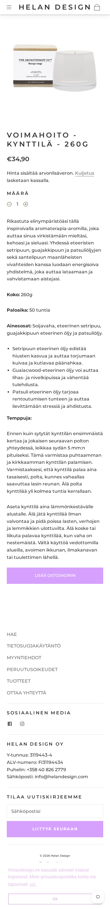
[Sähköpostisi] (55, 811)
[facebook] (9, 723)
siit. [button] (33, 884)
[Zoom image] (55, 67)
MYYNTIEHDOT (24, 657)
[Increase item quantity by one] (25, 205)
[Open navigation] (13, 7)
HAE (12, 634)
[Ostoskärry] (97, 7)
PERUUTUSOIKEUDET (32, 669)
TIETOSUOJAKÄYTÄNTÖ (34, 646)
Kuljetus (84, 173)
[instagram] (22, 723)
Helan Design (55, 7)
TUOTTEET (18, 681)
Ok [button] (55, 899)
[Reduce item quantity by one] (9, 205)
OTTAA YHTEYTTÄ (26, 693)
